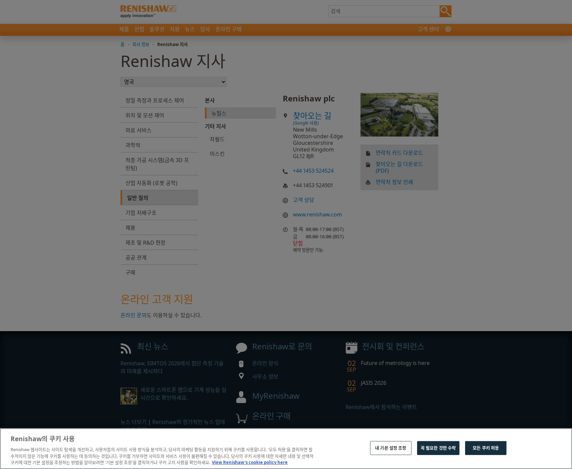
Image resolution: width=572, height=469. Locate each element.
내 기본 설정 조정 (390, 448)
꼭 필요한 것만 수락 (438, 448)
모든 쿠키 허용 (486, 448)
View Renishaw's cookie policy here (250, 462)
